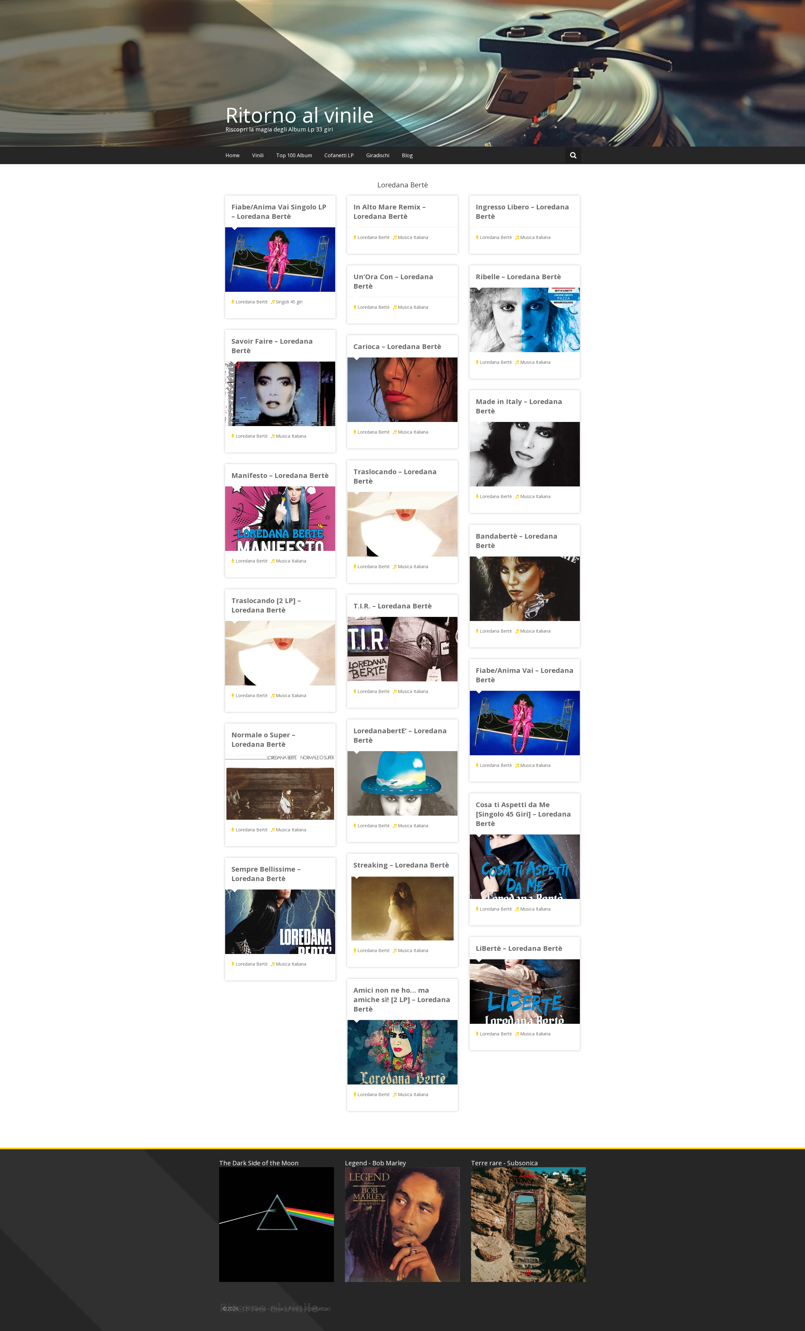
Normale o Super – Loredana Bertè (263, 739)
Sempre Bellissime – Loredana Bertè (266, 873)
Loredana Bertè (252, 302)
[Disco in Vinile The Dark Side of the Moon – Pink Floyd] (276, 1224)
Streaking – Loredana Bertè (401, 864)
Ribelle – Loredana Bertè (518, 276)
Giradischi (377, 155)
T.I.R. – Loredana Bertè (392, 605)
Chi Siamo (254, 1308)
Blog (407, 155)
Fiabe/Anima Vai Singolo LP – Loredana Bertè (278, 211)
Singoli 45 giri (289, 302)
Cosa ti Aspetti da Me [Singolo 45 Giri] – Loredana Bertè (523, 814)
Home (232, 155)
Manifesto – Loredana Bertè (280, 475)
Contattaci (318, 1308)
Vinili (258, 155)
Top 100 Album (294, 155)
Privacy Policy (286, 1308)
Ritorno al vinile (299, 115)
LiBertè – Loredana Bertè (519, 948)
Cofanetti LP (339, 155)
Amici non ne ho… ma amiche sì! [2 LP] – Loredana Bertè (401, 999)
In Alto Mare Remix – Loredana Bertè (389, 211)
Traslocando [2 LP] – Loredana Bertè (266, 605)
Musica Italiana (413, 237)
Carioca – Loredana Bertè (397, 346)
